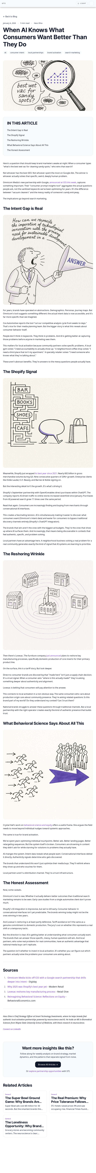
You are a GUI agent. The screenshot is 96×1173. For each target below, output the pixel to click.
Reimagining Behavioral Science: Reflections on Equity (36, 996)
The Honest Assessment (18, 150)
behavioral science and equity (38, 825)
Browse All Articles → (48, 1064)
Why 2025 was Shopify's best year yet (27, 986)
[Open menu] (91, 3)
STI (4, 3)
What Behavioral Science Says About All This (27, 145)
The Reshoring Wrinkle (18, 140)
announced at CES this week (63, 182)
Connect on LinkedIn (12, 1029)
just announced (53, 655)
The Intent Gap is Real (17, 130)
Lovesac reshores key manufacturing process (31, 991)
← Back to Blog (10, 16)
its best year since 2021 (46, 473)
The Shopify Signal (15, 135)
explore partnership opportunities (45, 1071)
